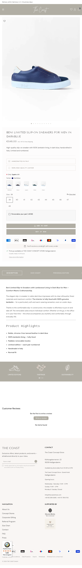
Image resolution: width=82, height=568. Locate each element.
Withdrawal (42, 556)
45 (53, 200)
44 (46, 200)
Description (12, 273)
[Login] (75, 9)
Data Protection (26, 556)
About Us (5, 509)
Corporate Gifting (9, 517)
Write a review (41, 418)
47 (68, 200)
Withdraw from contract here (55, 556)
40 (17, 200)
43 (39, 200)
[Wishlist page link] (71, 9)
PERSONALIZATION (61, 273)
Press (4, 538)
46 (60, 200)
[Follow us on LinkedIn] (12, 545)
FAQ (3, 534)
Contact (5, 530)
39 (10, 200)
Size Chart (6, 525)
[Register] (35, 461)
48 (10, 206)
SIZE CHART (35, 273)
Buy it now (41, 232)
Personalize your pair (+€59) (22, 214)
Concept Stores (8, 513)
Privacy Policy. (20, 467)
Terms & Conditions (14, 556)
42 (31, 200)
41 (24, 200)
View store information (16, 257)
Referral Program (8, 521)
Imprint (35, 556)
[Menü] (11, 542)
